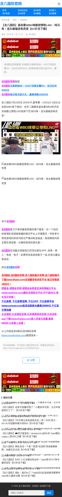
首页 (4, 10)
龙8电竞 (6, 13)
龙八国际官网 (11, 4)
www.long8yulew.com (13, 335)
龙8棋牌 (52, 13)
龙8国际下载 (45, 486)
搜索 (49, 493)
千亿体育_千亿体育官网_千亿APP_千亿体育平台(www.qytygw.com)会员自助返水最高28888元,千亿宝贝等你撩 (30, 305)
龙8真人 (52, 10)
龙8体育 (37, 10)
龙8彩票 (21, 13)
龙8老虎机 (22, 10)
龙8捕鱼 (37, 13)
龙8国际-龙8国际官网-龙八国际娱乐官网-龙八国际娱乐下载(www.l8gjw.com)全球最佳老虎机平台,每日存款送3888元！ (30, 279)
